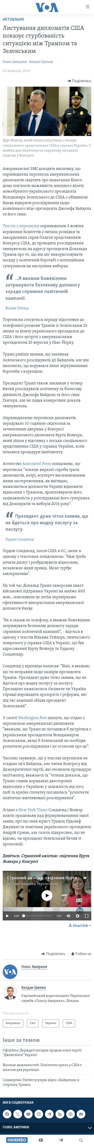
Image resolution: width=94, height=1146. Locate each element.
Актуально (13, 20)
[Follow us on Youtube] (28, 1114)
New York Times (32, 810)
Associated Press (36, 464)
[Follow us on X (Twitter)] (17, 1114)
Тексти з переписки (21, 226)
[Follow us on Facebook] (7, 1114)
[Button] (79, 81)
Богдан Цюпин (41, 62)
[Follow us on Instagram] (38, 1114)
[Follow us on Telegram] (49, 1114)
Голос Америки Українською (34, 884)
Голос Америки (15, 62)
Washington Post (32, 718)
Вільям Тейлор (17, 308)
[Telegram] (61, 1140)
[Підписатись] (81, 1114)
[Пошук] (81, 1140)
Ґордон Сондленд (19, 539)
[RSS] (59, 1114)
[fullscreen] (86, 915)
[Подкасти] (70, 1114)
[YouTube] (41, 1140)
